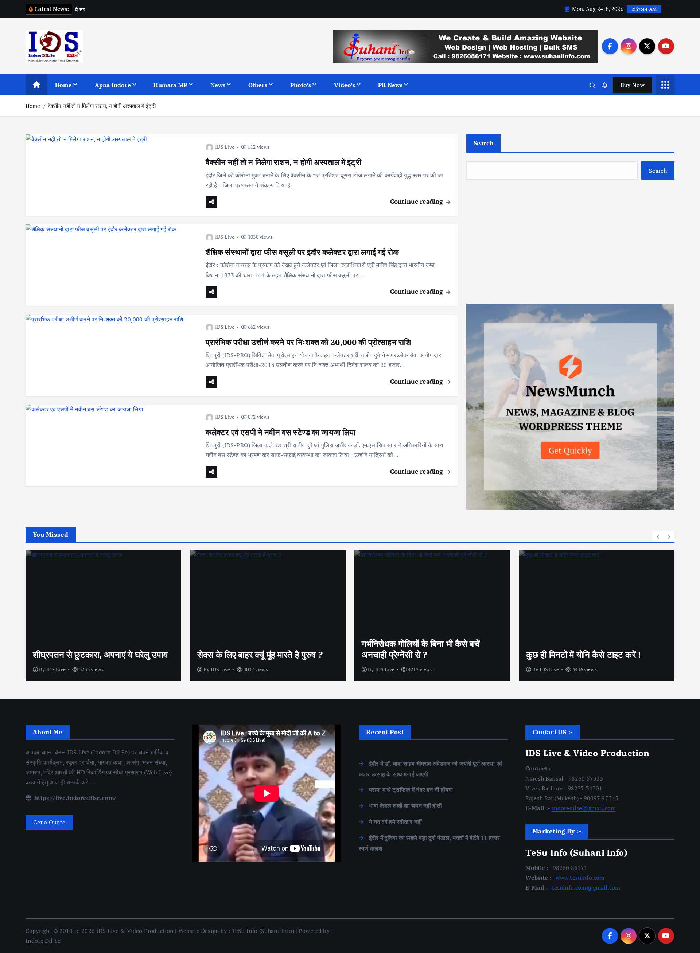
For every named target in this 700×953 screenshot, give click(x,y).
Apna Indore (113, 85)
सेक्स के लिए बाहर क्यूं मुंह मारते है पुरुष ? (260, 654)
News (218, 85)
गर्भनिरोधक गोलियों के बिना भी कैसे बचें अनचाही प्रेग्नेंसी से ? (421, 649)
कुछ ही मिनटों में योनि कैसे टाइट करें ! (583, 654)
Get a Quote (49, 822)
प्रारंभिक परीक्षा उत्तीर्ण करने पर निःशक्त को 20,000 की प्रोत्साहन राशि (308, 342)
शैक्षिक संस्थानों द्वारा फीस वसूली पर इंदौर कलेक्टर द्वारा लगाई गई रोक (302, 252)
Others (257, 85)
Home (63, 85)
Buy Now (633, 85)
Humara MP (170, 85)
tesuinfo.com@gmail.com (586, 887)
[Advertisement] (570, 242)
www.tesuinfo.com (580, 878)
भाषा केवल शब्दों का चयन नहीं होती (405, 806)
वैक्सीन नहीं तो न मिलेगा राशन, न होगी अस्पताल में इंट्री (102, 105)
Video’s (344, 85)
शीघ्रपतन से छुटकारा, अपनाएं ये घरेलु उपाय (100, 654)
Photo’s (300, 85)
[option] (103, 615)
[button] (658, 536)
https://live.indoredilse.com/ (74, 798)
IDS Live (224, 146)
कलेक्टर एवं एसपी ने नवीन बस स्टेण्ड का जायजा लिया (281, 432)
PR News (390, 85)
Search (484, 143)
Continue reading (417, 201)
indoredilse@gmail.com (584, 808)
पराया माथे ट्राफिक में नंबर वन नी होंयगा (411, 790)
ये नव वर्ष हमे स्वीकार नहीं (395, 822)
